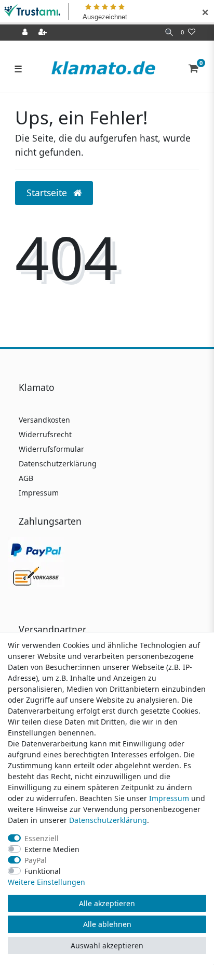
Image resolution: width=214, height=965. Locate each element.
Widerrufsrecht (45, 434)
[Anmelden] (26, 32)
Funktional (42, 871)
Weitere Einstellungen (46, 882)
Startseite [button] (48, 192)
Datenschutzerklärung (58, 463)
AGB (26, 478)
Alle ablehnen (107, 924)
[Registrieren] (43, 32)
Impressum (39, 493)
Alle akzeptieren (107, 903)
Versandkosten (44, 420)
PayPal (35, 860)
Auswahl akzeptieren (107, 945)
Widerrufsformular (51, 449)
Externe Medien (51, 849)
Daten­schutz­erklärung (108, 820)
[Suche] (169, 32)
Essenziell (41, 838)
